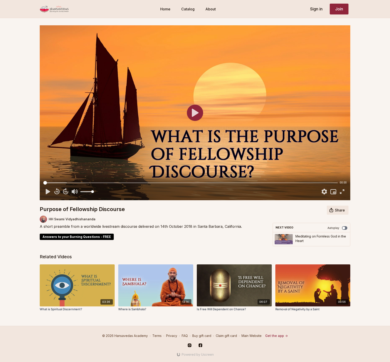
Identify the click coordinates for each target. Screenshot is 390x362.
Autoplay (333, 228)
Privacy (171, 336)
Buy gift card (201, 336)
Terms (157, 336)
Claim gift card (226, 336)
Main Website (251, 336)
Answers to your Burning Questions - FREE (76, 237)
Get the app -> (276, 336)
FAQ (185, 336)
